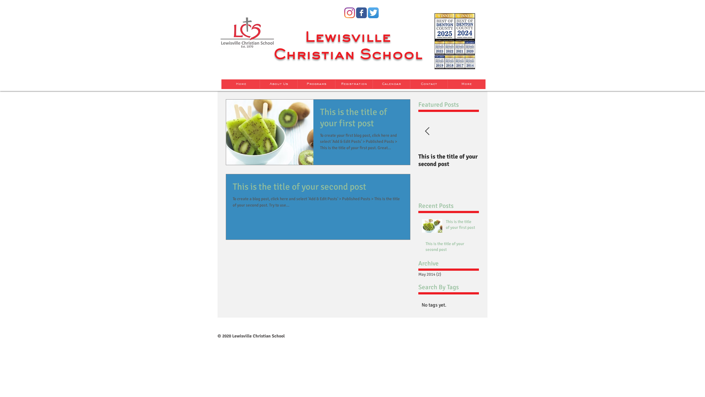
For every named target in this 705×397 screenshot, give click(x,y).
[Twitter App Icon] (373, 12)
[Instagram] (349, 12)
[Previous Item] (427, 131)
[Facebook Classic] (361, 12)
